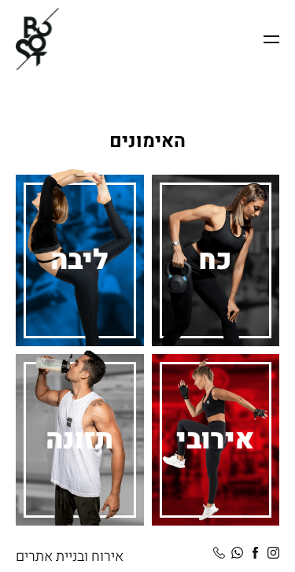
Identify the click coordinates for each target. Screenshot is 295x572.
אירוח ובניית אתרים (70, 556)
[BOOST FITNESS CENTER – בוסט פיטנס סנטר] (37, 39)
